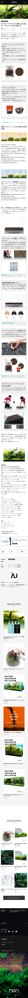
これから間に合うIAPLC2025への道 (19, 540)
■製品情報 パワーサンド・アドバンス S (11, 275)
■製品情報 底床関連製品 (7, 322)
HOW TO (4, 21)
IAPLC (15, 543)
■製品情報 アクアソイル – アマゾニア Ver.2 (13, 122)
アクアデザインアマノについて (7, 942)
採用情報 (3, 944)
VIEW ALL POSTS (13, 898)
